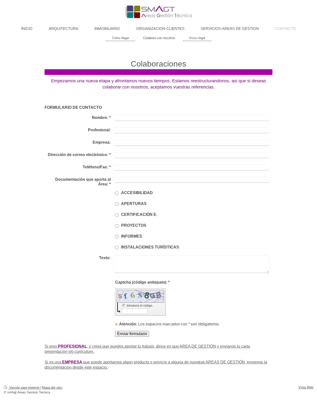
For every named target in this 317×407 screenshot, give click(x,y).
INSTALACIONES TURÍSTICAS (150, 247)
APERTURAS (134, 204)
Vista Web (305, 387)
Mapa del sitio (52, 387)
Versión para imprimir (24, 387)
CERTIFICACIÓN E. (139, 214)
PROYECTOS (133, 225)
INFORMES (131, 236)
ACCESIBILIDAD (137, 193)
